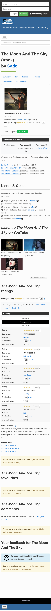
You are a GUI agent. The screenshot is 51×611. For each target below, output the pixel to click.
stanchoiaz (27, 375)
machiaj (26, 394)
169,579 (30, 359)
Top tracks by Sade (8, 445)
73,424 (30, 340)
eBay (33, 207)
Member (24, 325)
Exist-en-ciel (27, 356)
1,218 (30, 378)
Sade (12, 66)
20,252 (30, 416)
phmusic (26, 337)
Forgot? (45, 13)
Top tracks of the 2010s (10, 448)
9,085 (30, 397)
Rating (24, 318)
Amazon (33, 201)
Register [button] (23, 14)
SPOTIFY (23, 131)
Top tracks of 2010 (8, 451)
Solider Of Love (43, 148)
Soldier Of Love (23, 119)
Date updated (25, 322)
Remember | (37, 13)
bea (24, 413)
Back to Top (25, 601)
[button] (4, 37)
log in (11, 459)
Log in (5, 566)
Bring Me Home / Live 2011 (12, 168)
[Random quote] (47, 27)
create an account (23, 459)
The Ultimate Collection (10, 171)
